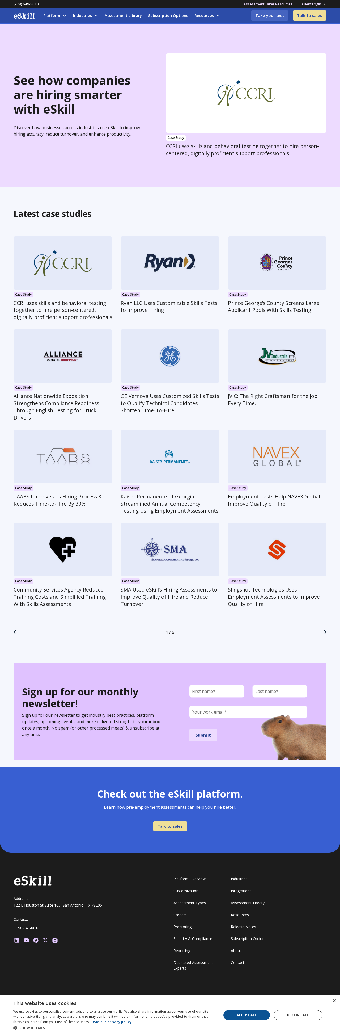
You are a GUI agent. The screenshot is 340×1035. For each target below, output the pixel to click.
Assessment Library (123, 15)
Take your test (269, 15)
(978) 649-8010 (26, 4)
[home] (24, 16)
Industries (82, 15)
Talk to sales (309, 15)
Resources (204, 15)
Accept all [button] (247, 1015)
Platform (51, 15)
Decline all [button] (298, 1015)
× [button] (334, 1001)
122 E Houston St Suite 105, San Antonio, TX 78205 (58, 905)
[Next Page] (320, 632)
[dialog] (170, 1015)
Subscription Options (168, 15)
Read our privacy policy (111, 1022)
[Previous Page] (19, 632)
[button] (55, 16)
